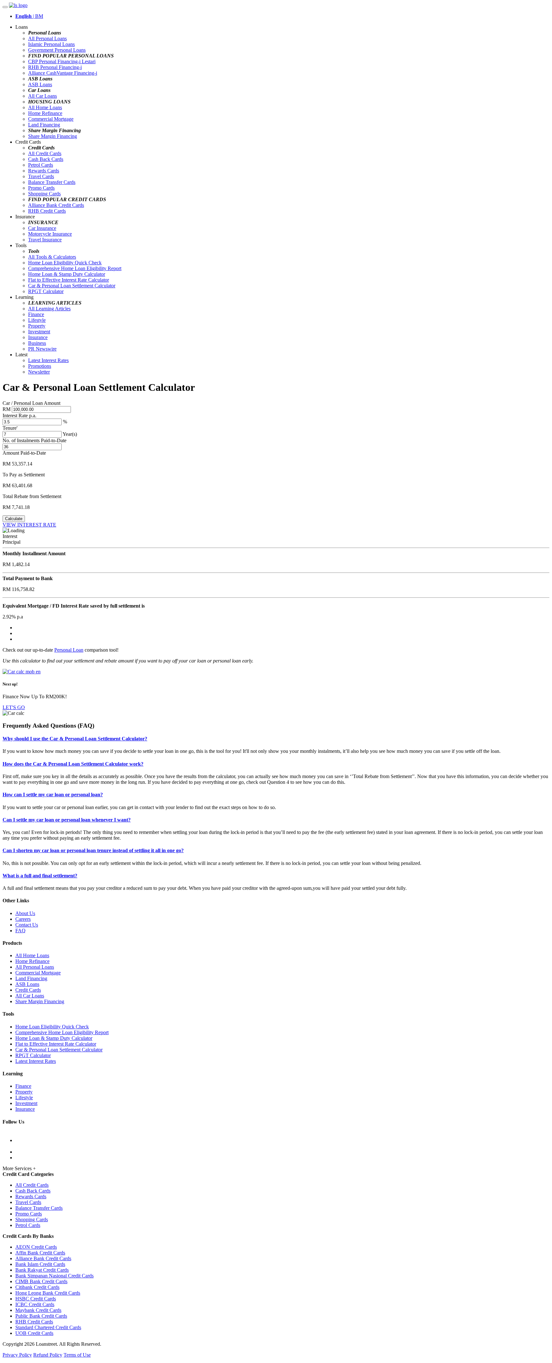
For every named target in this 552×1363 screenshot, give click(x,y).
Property (36, 326)
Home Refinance (45, 113)
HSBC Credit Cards (35, 1298)
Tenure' (10, 428)
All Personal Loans (47, 38)
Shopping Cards (44, 193)
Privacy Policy (17, 1355)
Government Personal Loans (57, 50)
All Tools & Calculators (52, 257)
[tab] (276, 739)
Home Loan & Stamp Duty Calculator (66, 274)
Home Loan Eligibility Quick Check (65, 262)
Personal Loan (68, 650)
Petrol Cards (40, 165)
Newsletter (39, 372)
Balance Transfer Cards (51, 182)
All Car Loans (42, 96)
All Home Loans (45, 107)
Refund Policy (47, 1355)
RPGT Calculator (46, 291)
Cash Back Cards (45, 159)
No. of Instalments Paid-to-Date (34, 440)
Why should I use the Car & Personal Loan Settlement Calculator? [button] (75, 738)
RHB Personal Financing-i (55, 67)
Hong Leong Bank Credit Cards (47, 1293)
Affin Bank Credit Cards (40, 1252)
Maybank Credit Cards (38, 1310)
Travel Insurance (45, 239)
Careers (23, 919)
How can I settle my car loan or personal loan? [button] (53, 794)
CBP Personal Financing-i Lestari (62, 61)
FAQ (20, 930)
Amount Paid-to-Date (24, 453)
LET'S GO (14, 707)
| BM (29, 16)
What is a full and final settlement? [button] (40, 875)
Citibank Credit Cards (37, 1287)
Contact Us (26, 925)
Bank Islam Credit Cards (40, 1264)
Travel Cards (41, 176)
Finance (36, 314)
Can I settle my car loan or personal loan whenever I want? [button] (67, 819)
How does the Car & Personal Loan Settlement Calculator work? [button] (73, 764)
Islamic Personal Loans (51, 44)
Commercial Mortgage (50, 119)
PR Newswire (42, 349)
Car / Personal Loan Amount (31, 403)
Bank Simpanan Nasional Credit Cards (54, 1275)
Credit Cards (28, 990)
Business (37, 343)
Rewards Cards (43, 170)
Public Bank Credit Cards (41, 1316)
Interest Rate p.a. (19, 415)
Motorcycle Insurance (50, 234)
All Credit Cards (44, 153)
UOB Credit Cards (34, 1333)
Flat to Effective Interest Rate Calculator (68, 280)
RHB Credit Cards (47, 211)
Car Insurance (42, 228)
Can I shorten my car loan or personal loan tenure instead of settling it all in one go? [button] (93, 850)
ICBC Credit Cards (34, 1304)
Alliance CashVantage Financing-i (62, 73)
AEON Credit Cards (36, 1247)
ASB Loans (40, 84)
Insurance (38, 337)
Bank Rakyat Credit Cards (42, 1270)
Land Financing (44, 124)
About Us (25, 913)
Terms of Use (77, 1355)
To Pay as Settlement (24, 474)
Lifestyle (37, 320)
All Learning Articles (49, 308)
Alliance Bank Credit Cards (56, 205)
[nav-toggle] (5, 7)
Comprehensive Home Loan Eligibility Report (74, 268)
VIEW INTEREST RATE (29, 524)
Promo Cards (41, 188)
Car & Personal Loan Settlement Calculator (71, 285)
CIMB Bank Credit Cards (41, 1281)
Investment (39, 331)
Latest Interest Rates (48, 360)
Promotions (39, 366)
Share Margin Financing (52, 136)
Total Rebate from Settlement (32, 496)
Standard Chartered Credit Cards (48, 1327)
